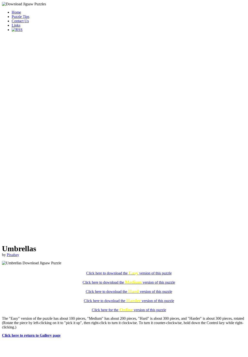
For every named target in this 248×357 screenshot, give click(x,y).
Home (16, 12)
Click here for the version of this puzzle (129, 310)
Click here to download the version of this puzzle (129, 273)
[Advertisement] (124, 70)
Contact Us (20, 21)
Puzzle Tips (20, 17)
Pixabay (13, 255)
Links (16, 25)
